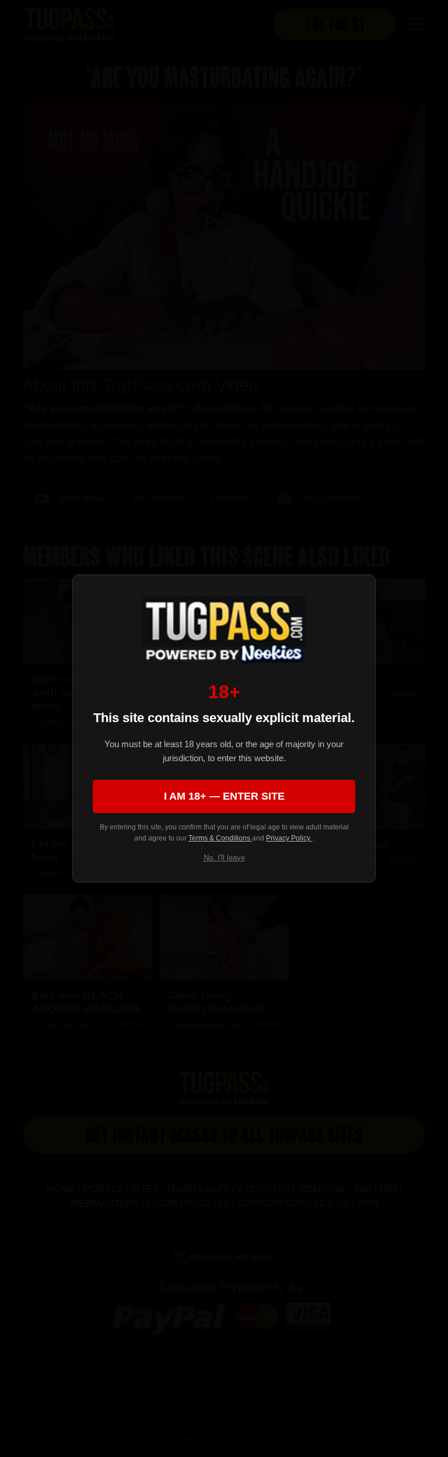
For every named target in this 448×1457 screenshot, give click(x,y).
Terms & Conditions (220, 838)
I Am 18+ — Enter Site (224, 796)
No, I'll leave (224, 857)
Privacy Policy (289, 838)
